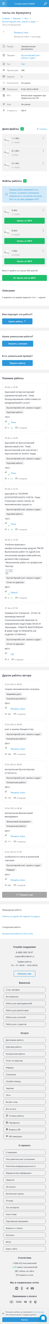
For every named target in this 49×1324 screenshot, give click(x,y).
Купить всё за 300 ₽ (26, 277)
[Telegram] (27, 1288)
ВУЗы (8, 1241)
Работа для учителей (16, 1017)
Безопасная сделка (15, 1193)
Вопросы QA (14, 1129)
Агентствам (11, 1214)
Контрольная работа (15, 1053)
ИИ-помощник (15, 1136)
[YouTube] (32, 1288)
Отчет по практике (14, 1060)
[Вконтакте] (16, 1288)
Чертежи (10, 1088)
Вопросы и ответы (14, 1228)
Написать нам (24, 973)
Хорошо (24, 1319)
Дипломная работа (14, 1039)
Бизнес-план (12, 1101)
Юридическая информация (18, 1172)
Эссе (8, 1095)
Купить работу (16, 321)
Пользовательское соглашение (20, 1159)
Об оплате (11, 1186)
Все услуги (11, 1108)
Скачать (43, 128)
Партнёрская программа (17, 1221)
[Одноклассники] (22, 1288)
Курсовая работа (14, 1046)
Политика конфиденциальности (21, 1166)
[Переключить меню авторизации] (45, 3)
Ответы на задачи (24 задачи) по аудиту (21, 916)
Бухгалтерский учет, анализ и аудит (30, 56)
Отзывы (9, 1200)
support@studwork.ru (24, 956)
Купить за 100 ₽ (24, 220)
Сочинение (11, 1074)
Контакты (10, 1234)
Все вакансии (12, 996)
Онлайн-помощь (13, 1081)
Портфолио (14, 1122)
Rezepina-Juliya (21, 32)
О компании (11, 1152)
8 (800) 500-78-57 (24, 952)
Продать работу (17, 363)
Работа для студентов (16, 1024)
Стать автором (13, 989)
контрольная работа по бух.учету (17, 933)
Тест (23, 64)
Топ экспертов (12, 1207)
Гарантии (10, 1179)
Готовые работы (16, 1115)
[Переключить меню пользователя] (3, 3)
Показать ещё (26, 894)
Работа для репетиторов (17, 1010)
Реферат (10, 1067)
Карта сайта (11, 1248)
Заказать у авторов (17, 343)
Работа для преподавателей (19, 1003)
